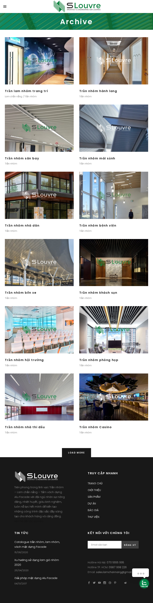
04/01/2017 (20, 583)
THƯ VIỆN (93, 517)
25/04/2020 (21, 570)
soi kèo (38, 521)
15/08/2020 (21, 552)
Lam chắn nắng (13, 96)
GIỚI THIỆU (94, 490)
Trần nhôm (30, 96)
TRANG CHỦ (95, 483)
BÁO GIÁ (93, 510)
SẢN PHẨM (94, 497)
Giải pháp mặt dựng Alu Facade (35, 578)
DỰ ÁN (92, 503)
